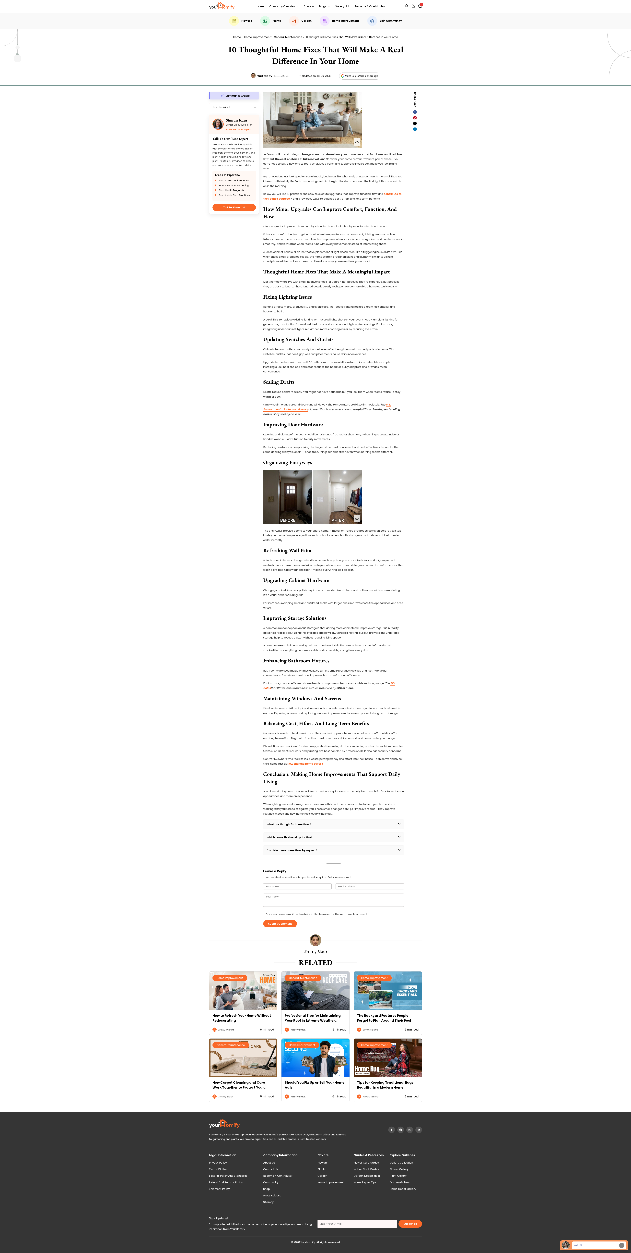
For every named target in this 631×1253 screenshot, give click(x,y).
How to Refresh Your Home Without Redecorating (241, 1018)
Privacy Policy (218, 1163)
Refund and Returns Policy (226, 1182)
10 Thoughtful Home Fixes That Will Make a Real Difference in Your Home (351, 37)
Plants (276, 21)
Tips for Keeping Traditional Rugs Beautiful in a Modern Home (385, 1085)
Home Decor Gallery (403, 1189)
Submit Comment (280, 924)
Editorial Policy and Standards (228, 1176)
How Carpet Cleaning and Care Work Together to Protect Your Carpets (238, 1085)
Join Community (391, 21)
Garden (306, 21)
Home (260, 6)
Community (270, 1182)
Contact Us (270, 1169)
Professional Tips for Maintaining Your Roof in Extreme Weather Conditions (313, 1018)
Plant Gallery (398, 1176)
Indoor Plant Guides (366, 1169)
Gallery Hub (342, 6)
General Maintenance (288, 37)
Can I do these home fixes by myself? (292, 850)
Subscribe (410, 1224)
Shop (307, 6)
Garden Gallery (400, 1182)
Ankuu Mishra (226, 1029)
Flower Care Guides (366, 1163)
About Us (269, 1163)
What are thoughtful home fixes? (289, 824)
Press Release (272, 1195)
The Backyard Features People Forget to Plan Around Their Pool (384, 1018)
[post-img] (243, 1009)
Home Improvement (345, 21)
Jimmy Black (281, 76)
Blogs (323, 6)
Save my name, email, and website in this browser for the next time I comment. (317, 914)
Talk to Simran (232, 207)
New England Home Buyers (305, 764)
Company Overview (282, 6)
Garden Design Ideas (367, 1176)
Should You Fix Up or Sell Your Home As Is (314, 1085)
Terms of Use (218, 1169)
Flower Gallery (399, 1169)
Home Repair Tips (365, 1182)
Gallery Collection (401, 1163)
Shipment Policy (219, 1189)
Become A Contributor (370, 6)
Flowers (246, 21)
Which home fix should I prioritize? (290, 837)
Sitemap (268, 1202)
